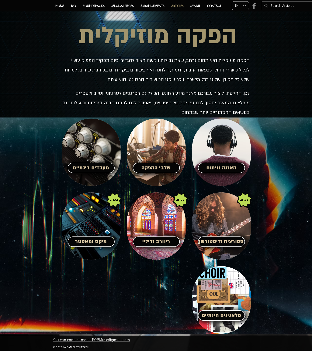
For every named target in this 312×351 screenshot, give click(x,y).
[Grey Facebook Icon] (254, 6)
